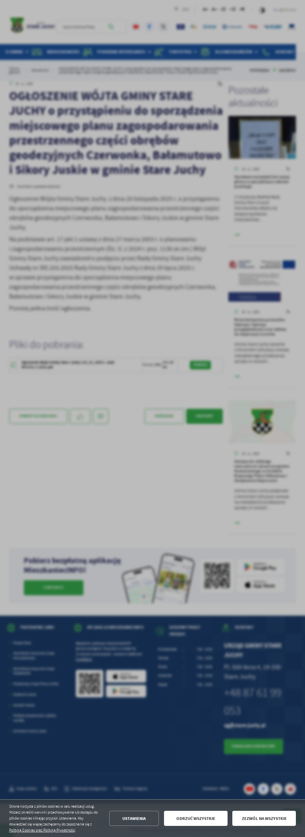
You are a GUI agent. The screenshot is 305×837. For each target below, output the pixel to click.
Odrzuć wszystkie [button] (195, 819)
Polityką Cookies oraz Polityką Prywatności (42, 830)
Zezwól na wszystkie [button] (264, 819)
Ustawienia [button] (134, 819)
